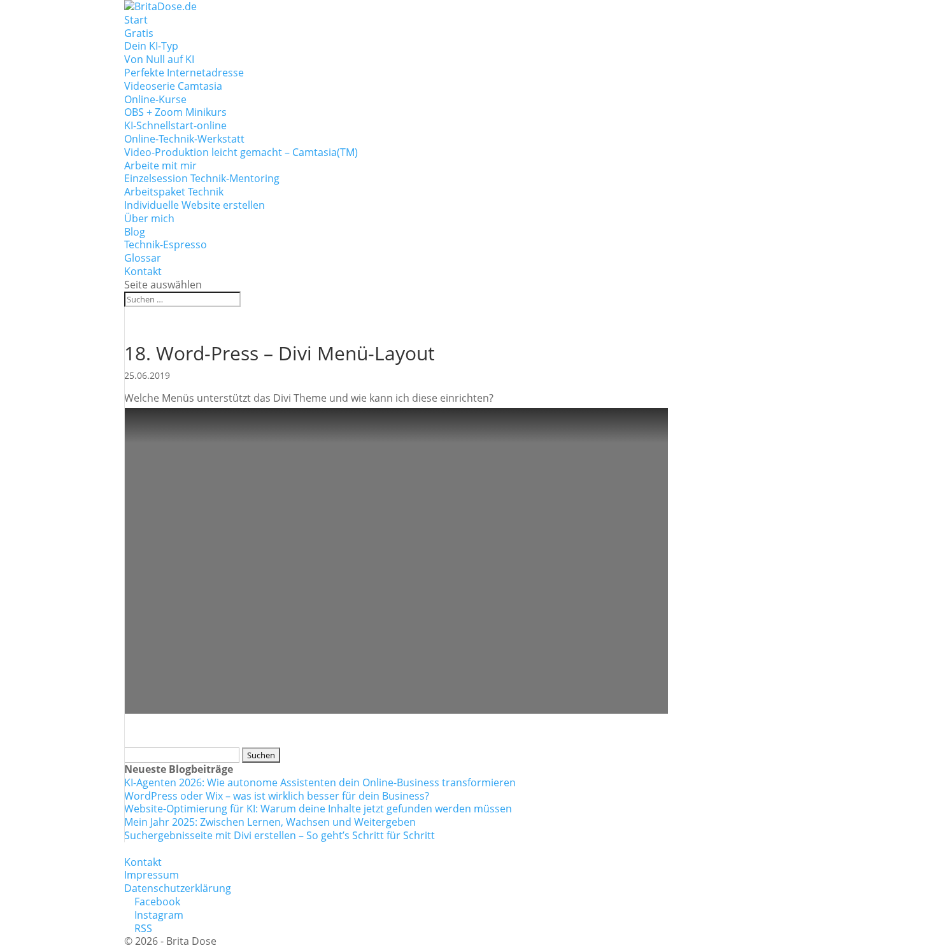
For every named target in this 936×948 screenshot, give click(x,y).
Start (136, 20)
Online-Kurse (155, 99)
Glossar (142, 258)
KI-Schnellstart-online (175, 125)
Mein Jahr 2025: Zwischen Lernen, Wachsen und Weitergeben (270, 822)
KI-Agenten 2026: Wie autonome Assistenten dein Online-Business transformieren (320, 782)
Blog (134, 232)
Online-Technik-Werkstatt (184, 139)
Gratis (138, 33)
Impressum (151, 875)
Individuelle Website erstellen (194, 205)
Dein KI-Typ (151, 46)
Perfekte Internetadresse (184, 73)
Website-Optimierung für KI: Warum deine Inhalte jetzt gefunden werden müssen (318, 809)
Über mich (149, 218)
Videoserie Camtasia (173, 86)
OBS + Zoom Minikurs (175, 112)
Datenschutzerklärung (177, 888)
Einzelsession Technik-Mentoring (202, 178)
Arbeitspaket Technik (173, 192)
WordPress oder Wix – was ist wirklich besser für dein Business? (276, 796)
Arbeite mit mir (160, 166)
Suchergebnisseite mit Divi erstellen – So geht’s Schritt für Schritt (279, 835)
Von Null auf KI (159, 59)
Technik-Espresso (165, 244)
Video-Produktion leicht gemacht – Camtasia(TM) (241, 152)
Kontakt (143, 271)
